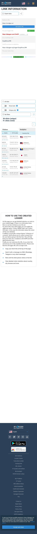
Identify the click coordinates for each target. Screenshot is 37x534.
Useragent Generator (19, 494)
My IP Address (18, 478)
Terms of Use (18, 509)
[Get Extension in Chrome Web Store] (18, 449)
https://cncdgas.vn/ (8, 23)
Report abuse (18, 504)
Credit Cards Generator (18, 489)
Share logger (21, 13)
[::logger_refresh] (34, 114)
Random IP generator (18, 491)
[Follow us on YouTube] (27, 437)
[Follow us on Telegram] (18, 437)
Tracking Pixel (18, 463)
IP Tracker (18, 481)
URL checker (18, 466)
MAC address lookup (19, 483)
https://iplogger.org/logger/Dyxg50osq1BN (14, 47)
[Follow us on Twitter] (14, 437)
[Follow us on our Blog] (23, 437)
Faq (18, 496)
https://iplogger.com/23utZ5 (10, 34)
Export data (8, 13)
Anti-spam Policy (18, 511)
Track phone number (19, 461)
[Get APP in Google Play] (18, 443)
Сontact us (18, 501)
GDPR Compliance (18, 514)
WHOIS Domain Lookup (18, 474)
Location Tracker (18, 458)
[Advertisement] (18, 77)
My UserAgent (18, 471)
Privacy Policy (18, 506)
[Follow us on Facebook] (10, 437)
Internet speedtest (18, 486)
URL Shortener (18, 455)
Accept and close (18, 527)
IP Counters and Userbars (18, 468)
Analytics (23, 129)
